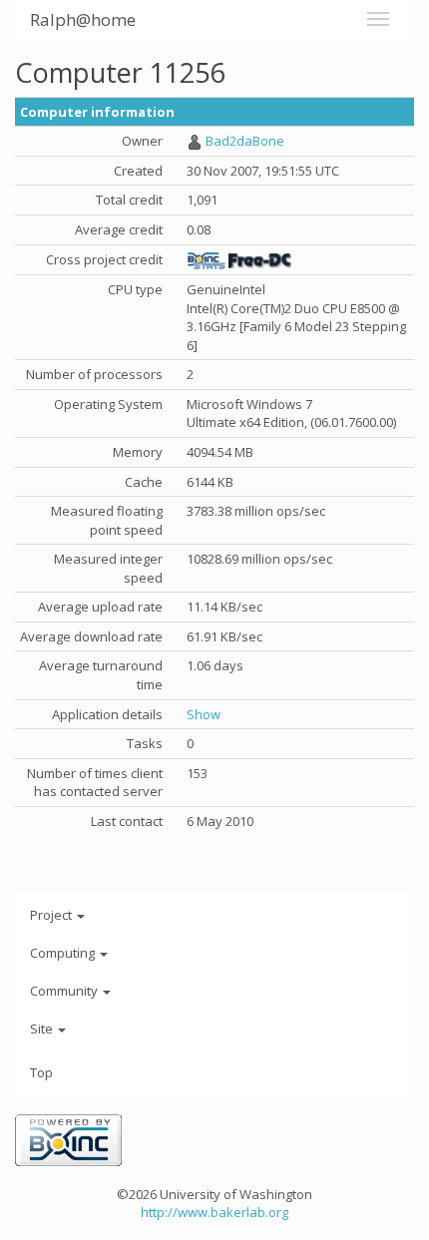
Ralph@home (83, 19)
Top (41, 1072)
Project (52, 915)
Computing (64, 953)
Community (65, 991)
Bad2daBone (245, 141)
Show (203, 714)
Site (43, 1028)
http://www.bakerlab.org (214, 1212)
